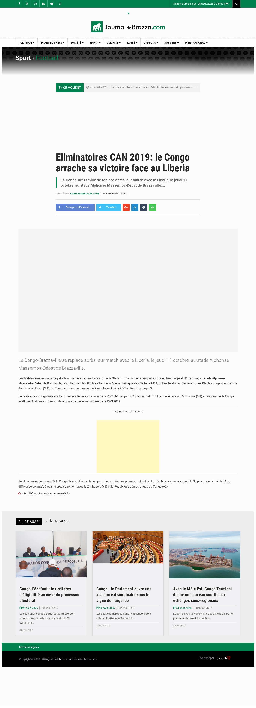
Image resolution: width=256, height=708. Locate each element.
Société (76, 42)
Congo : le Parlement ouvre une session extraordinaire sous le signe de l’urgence (124, 595)
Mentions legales (29, 647)
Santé (131, 42)
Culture (113, 42)
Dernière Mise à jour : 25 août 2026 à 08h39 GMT (201, 3)
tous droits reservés (85, 659)
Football (47, 58)
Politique (26, 42)
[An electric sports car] (51, 554)
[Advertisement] (128, 120)
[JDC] (128, 26)
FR (128, 13)
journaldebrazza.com (84, 193)
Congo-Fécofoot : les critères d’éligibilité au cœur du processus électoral (158, 87)
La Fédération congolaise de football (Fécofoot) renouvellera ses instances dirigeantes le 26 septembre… (47, 618)
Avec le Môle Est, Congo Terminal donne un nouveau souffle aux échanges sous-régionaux (202, 595)
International (195, 42)
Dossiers (170, 42)
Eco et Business (52, 42)
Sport (94, 42)
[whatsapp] (152, 207)
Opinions (150, 42)
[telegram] (143, 207)
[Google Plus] (126, 207)
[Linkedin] (134, 207)
